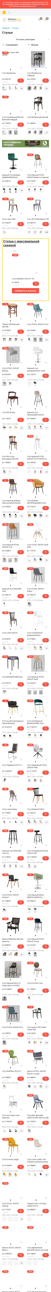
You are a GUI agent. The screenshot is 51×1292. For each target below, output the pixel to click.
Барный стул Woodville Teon (11, 590)
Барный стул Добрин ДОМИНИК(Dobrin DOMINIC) (11, 176)
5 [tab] (15, 69)
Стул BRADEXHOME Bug (12, 677)
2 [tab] (11, 69)
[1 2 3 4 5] (38, 60)
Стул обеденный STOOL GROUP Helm (37, 766)
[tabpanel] (13, 59)
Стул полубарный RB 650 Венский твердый (13, 118)
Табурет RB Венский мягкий (10, 325)
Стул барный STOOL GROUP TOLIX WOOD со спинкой (37, 457)
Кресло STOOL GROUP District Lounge (36, 1072)
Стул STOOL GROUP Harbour (10, 896)
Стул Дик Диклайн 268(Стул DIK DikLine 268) (38, 1116)
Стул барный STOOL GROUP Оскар (35, 940)
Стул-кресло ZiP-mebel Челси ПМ (36, 1028)
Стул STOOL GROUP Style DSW (37, 546)
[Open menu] (4, 20)
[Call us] (4, 12)
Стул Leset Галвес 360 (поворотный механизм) (37, 1160)
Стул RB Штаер (8, 412)
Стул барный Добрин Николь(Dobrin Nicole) (11, 501)
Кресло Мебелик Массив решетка (12, 940)
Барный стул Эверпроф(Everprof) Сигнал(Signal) (35, 413)
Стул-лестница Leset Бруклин (10, 1116)
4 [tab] (14, 69)
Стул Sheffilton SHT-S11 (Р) (23, 279)
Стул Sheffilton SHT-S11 (12, 1071)
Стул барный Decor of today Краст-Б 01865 (11, 984)
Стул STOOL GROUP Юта (12, 1027)
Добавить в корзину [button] (25, 290)
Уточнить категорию (25, 39)
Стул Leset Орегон (10, 633)
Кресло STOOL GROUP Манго (11, 1248)
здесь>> (39, 6)
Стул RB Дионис (9, 73)
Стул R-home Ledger (10, 1159)
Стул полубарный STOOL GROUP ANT (37, 852)
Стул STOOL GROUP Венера (10, 369)
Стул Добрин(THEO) (35, 809)
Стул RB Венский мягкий (37, 117)
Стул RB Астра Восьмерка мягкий (10, 457)
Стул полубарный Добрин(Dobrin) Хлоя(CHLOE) (34, 634)
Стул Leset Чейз (9, 219)
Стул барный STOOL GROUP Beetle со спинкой (38, 176)
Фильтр (34, 44)
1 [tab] (10, 69)
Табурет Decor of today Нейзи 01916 (36, 1204)
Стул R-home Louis (35, 983)
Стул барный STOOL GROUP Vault (35, 678)
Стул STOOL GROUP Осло (38, 324)
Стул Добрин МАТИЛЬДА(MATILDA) (36, 501)
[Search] (9, 12)
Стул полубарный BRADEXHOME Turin (35, 722)
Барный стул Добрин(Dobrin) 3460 (36, 369)
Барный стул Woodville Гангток (11, 852)
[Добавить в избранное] (21, 68)
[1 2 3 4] (38, 1191)
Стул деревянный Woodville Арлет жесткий (37, 1248)
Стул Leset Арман (9, 809)
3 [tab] (13, 761)
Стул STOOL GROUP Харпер (10, 1204)
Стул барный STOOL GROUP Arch (10, 546)
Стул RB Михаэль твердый (34, 74)
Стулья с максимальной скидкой (21, 243)
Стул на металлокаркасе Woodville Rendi (12, 722)
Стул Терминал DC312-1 (12, 765)
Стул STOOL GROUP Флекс (35, 590)
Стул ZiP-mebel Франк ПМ (38, 219)
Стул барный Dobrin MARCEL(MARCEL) (35, 896)
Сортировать (12, 44)
